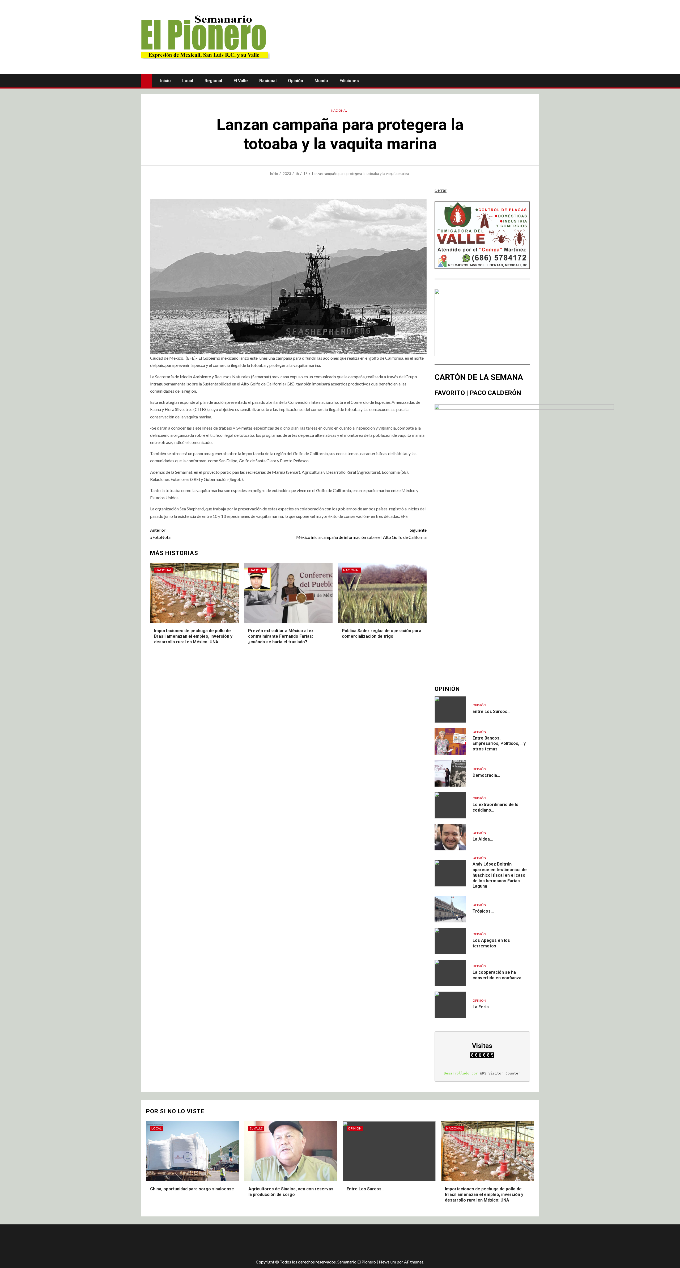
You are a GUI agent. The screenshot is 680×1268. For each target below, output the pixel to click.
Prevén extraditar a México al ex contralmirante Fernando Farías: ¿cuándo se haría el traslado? (280, 636)
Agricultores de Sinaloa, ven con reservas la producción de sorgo (290, 1191)
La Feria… (482, 1006)
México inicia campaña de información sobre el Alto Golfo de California (361, 533)
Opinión (295, 80)
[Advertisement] (235, 1242)
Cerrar (441, 189)
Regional (213, 80)
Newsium (387, 1261)
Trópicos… (483, 911)
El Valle (240, 80)
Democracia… (486, 775)
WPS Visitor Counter (500, 1073)
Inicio (165, 80)
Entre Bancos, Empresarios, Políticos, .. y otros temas (499, 744)
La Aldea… (483, 839)
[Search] (534, 80)
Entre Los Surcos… (492, 711)
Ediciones (349, 80)
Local (187, 80)
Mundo (321, 80)
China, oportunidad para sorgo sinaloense (192, 1188)
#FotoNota (160, 533)
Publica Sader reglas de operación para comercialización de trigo (381, 633)
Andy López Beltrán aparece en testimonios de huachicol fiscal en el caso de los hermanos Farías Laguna (500, 875)
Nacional (268, 80)
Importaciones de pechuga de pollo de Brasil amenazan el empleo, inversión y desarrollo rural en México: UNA (193, 636)
